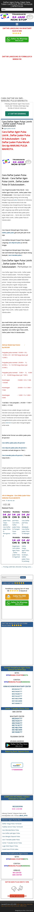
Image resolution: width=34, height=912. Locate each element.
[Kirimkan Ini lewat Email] (4, 504)
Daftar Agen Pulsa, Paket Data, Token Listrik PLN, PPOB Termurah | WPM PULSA (16, 4)
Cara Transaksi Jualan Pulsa (11, 840)
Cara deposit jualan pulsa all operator (14, 448)
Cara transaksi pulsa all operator (12, 455)
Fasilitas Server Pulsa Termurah (12, 827)
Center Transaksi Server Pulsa (12, 843)
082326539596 (17, 806)
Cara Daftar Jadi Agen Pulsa (11, 833)
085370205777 (17, 691)
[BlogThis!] (6, 504)
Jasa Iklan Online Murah (27, 910)
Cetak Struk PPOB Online (10, 849)
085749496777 (17, 703)
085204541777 (17, 689)
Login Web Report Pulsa (10, 846)
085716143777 (17, 696)
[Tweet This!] (10, 500)
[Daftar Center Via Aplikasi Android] (17, 747)
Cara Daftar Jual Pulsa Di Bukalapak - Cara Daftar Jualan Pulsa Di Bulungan (25, 527)
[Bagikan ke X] (7, 504)
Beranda (18, 567)
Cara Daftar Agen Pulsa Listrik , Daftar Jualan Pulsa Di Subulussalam (17, 123)
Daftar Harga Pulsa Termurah (11, 824)
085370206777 (17, 694)
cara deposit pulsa (14, 243)
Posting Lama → (27, 567)
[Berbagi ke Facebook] (9, 504)
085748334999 (17, 701)
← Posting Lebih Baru (8, 567)
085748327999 (17, 699)
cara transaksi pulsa (14, 255)
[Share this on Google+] (14, 500)
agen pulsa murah (9, 128)
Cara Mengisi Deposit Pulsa (11, 836)
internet (8, 423)
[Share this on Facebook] (6, 500)
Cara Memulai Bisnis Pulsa (10, 830)
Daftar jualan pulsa (8, 233)
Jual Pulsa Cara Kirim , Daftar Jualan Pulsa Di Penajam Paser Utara (16, 527)
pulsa (15, 200)
